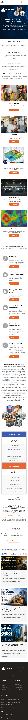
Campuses (24, 376)
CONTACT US (14, 540)
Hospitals (9, 376)
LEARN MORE (14, 266)
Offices (19, 376)
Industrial (6, 377)
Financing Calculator (14, 515)
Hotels (13, 376)
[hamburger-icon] (22, 2)
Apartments (4, 376)
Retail (16, 376)
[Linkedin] (14, 676)
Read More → (5, 584)
